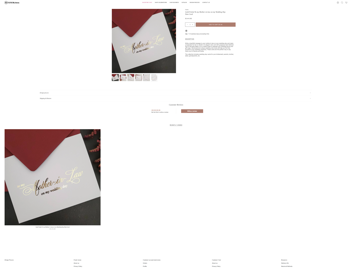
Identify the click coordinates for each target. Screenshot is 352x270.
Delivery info (285, 263)
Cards (186, 9)
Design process (44, 93)
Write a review (192, 111)
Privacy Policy (78, 266)
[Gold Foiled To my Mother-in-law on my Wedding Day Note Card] (53, 177)
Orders (145, 263)
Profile (145, 266)
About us (76, 263)
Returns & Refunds (286, 266)
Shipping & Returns (45, 98)
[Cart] (346, 2)
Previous (112, 41)
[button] (147, 2)
